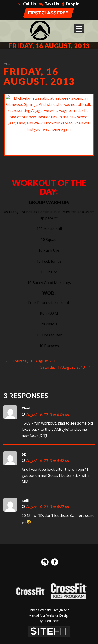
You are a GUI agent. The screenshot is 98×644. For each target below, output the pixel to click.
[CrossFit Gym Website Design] (49, 630)
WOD (7, 64)
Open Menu (79, 28)
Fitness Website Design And (49, 610)
